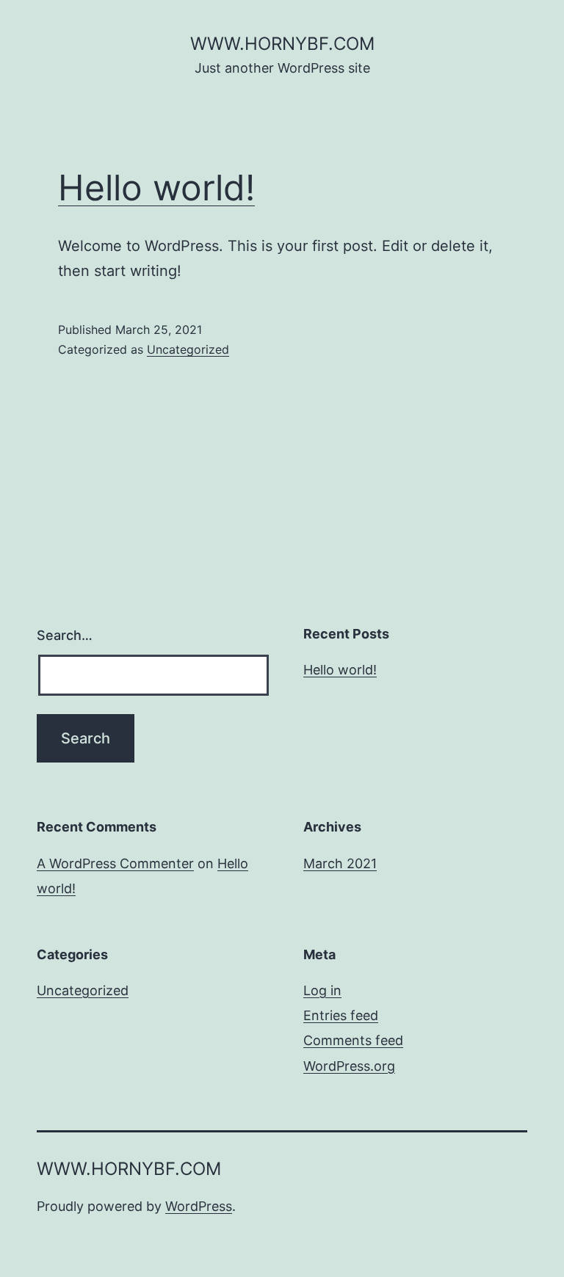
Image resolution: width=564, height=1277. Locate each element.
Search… (65, 635)
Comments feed (353, 1040)
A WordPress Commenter (115, 863)
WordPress (198, 1206)
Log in (322, 990)
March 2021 (340, 863)
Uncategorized (188, 349)
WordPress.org (349, 1066)
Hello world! (156, 187)
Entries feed (340, 1015)
